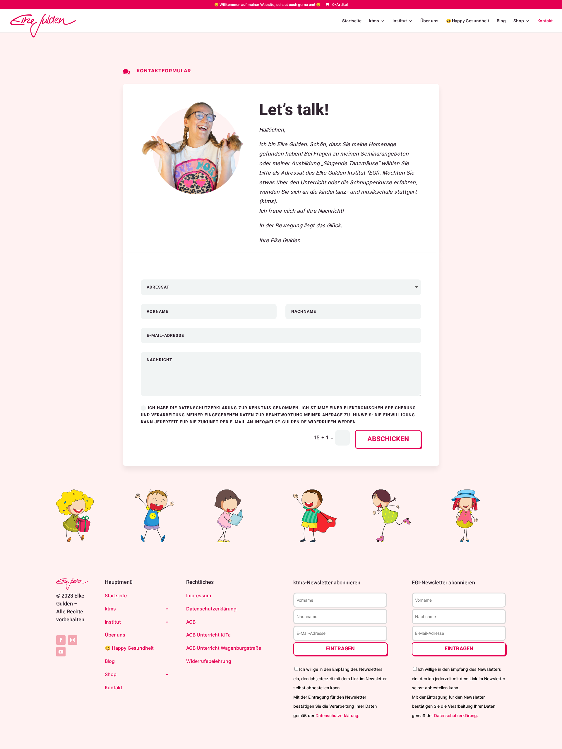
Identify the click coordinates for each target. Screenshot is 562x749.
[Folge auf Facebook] (61, 640)
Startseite (351, 21)
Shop (518, 21)
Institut (400, 21)
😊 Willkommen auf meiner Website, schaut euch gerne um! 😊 (267, 5)
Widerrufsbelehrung (208, 661)
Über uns (429, 21)
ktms (374, 21)
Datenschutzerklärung (211, 609)
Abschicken (388, 439)
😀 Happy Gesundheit (467, 21)
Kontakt (545, 21)
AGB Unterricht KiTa (208, 635)
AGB (191, 622)
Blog (501, 21)
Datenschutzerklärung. (456, 715)
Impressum (198, 595)
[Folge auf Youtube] (61, 651)
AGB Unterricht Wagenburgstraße (223, 648)
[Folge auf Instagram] (72, 640)
